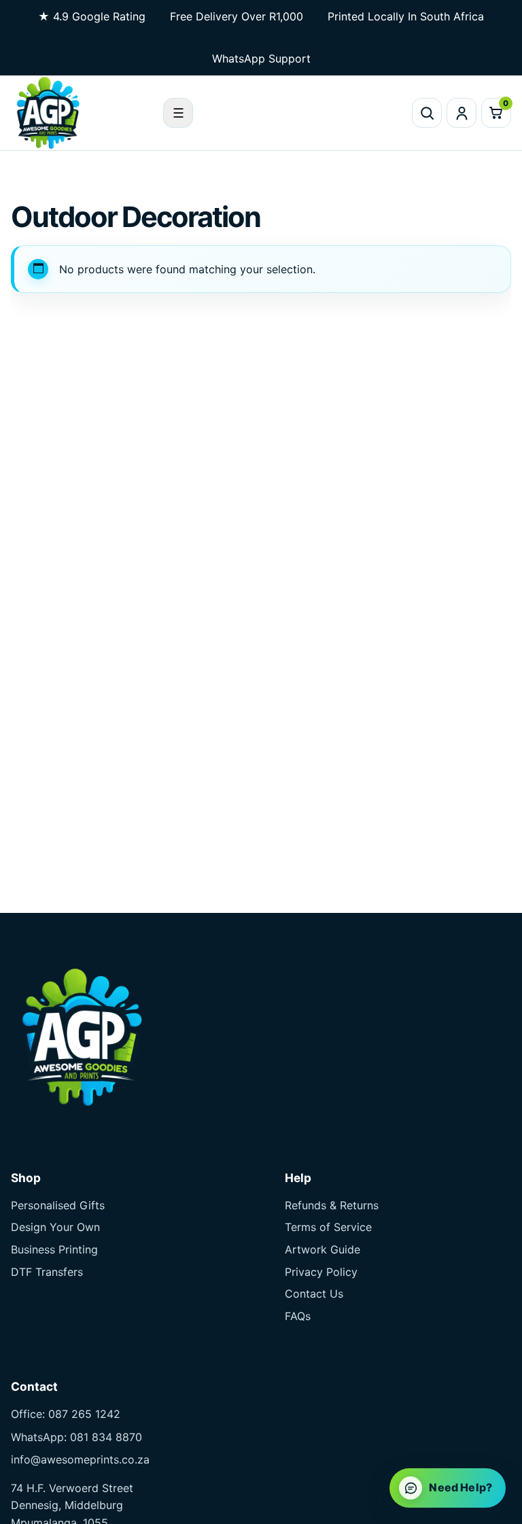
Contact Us (314, 1293)
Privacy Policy (321, 1272)
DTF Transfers (47, 1272)
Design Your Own (55, 1227)
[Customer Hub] (461, 113)
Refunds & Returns (332, 1205)
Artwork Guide (322, 1249)
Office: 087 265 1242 (65, 1414)
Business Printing (54, 1249)
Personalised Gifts (58, 1205)
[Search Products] (427, 113)
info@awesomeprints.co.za (80, 1459)
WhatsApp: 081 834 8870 (76, 1437)
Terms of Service (328, 1227)
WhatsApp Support (261, 58)
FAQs (298, 1316)
